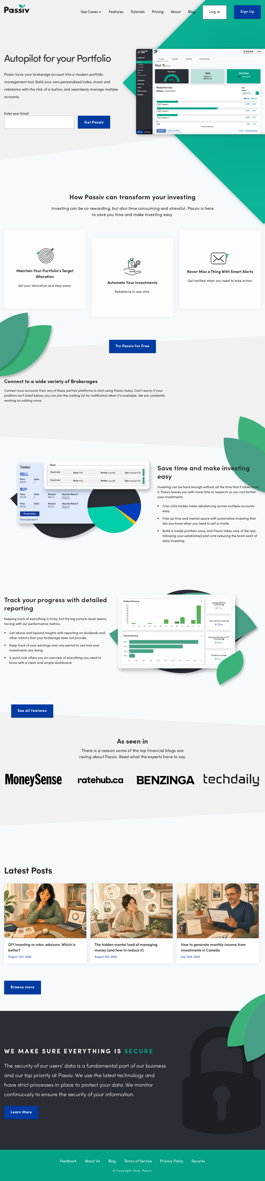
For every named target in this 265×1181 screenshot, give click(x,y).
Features (116, 11)
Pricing (158, 11)
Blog (191, 11)
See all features (32, 710)
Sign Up (247, 11)
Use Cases (90, 11)
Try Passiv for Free (132, 345)
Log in (214, 11)
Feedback (68, 1160)
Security (198, 1160)
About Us (92, 1160)
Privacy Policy (171, 1160)
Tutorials (138, 11)
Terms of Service (138, 1160)
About (176, 11)
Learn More (21, 1111)
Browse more (23, 986)
